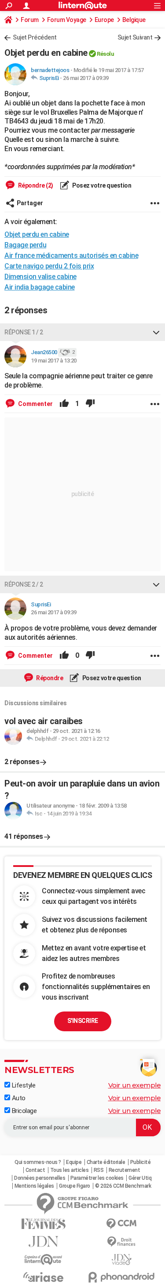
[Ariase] (43, 1277)
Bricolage (23, 1111)
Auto (18, 1098)
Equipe (73, 1162)
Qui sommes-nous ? (38, 1162)
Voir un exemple (134, 1085)
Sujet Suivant (135, 37)
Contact (35, 1170)
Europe (104, 19)
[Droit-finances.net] (122, 1241)
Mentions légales (34, 1186)
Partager (30, 203)
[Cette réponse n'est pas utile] (90, 404)
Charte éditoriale (106, 1162)
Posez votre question (101, 185)
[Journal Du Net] (43, 1241)
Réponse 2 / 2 (23, 584)
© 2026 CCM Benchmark (123, 1186)
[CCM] (122, 1223)
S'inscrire (82, 1020)
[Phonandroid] (122, 1277)
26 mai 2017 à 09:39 (86, 78)
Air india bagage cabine (39, 287)
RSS (99, 1170)
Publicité (140, 1162)
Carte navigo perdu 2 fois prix (49, 266)
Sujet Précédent (35, 37)
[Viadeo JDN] (122, 1259)
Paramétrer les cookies (97, 1178)
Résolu (105, 54)
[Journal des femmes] (43, 1223)
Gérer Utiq (139, 1178)
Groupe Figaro (74, 1186)
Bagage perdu (25, 245)
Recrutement (124, 1170)
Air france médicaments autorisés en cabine (71, 255)
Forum (30, 19)
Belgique (134, 19)
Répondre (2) (35, 185)
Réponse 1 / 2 (23, 332)
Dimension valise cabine (40, 276)
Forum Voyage (66, 19)
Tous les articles (69, 1170)
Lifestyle (22, 1085)
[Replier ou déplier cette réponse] (156, 332)
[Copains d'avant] (43, 1259)
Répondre (49, 678)
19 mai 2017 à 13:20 (54, 360)
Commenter (35, 403)
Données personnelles (39, 1178)
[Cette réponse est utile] (64, 404)
